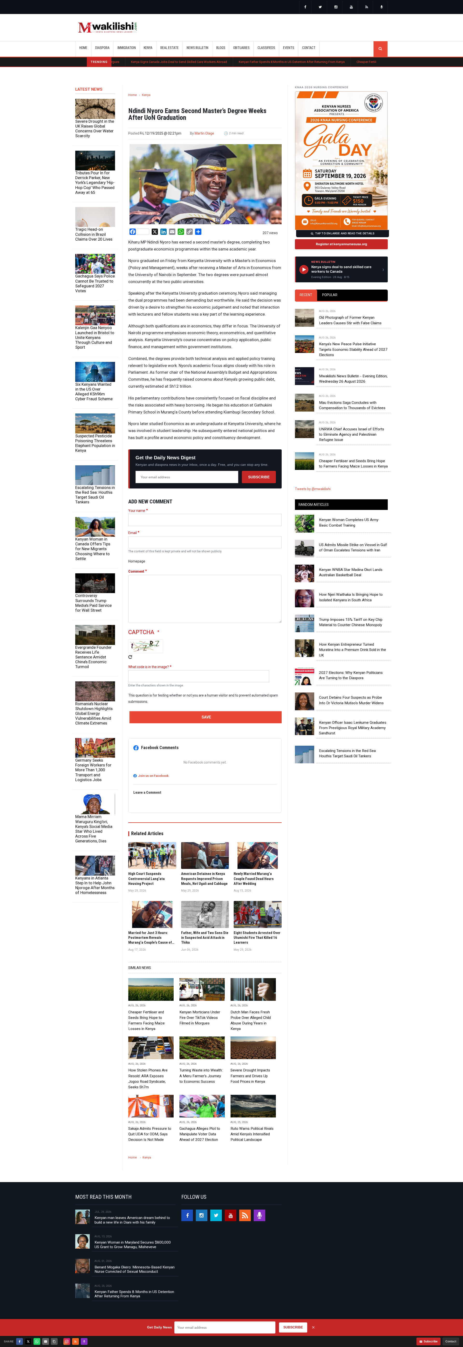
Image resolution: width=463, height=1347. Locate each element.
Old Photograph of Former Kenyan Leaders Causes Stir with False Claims (350, 320)
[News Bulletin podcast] (382, 7)
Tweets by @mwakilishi (313, 489)
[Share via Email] (45, 1341)
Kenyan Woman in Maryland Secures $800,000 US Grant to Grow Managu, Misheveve (133, 1244)
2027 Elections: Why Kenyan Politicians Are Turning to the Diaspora (351, 675)
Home (83, 48)
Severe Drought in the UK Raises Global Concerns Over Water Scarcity (94, 128)
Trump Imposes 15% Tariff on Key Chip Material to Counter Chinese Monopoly (350, 622)
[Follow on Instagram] (66, 1341)
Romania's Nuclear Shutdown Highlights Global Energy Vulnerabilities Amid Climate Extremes (94, 713)
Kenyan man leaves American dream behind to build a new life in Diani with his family (132, 1220)
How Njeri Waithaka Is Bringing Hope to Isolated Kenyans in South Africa (351, 597)
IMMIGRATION (126, 48)
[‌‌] (305, 7)
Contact (450, 1341)
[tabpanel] (341, 384)
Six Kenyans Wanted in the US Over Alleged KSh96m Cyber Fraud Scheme (94, 391)
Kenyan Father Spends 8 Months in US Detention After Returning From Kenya (234, 62)
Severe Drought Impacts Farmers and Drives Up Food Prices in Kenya (250, 1075)
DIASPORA (102, 48)
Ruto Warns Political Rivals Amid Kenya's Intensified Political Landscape (252, 1134)
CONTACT (308, 48)
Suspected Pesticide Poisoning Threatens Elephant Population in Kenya (95, 443)
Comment (136, 571)
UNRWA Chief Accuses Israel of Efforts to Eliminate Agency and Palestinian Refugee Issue (351, 434)
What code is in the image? (148, 667)
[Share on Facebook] (19, 1341)
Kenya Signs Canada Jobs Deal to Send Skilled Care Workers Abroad (122, 62)
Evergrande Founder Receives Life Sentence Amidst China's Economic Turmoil (93, 657)
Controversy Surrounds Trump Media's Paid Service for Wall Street (93, 602)
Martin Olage (204, 133)
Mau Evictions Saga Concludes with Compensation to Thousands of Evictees (352, 405)
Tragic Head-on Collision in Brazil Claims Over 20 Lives (93, 234)
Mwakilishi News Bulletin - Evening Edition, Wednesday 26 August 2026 (353, 379)
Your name (136, 511)
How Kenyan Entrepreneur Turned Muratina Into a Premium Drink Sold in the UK (352, 649)
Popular (329, 295)
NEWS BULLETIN (197, 48)
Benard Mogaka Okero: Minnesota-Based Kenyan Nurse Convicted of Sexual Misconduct (135, 1269)
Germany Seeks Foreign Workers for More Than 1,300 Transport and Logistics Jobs (93, 770)
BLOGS (220, 48)
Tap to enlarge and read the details (344, 233)
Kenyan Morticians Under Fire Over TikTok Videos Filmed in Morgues (199, 1017)
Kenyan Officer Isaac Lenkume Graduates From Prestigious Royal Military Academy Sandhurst (352, 728)
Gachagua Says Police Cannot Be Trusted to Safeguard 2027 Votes (95, 283)
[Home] (107, 27)
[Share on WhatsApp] (37, 1341)
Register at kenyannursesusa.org (341, 244)
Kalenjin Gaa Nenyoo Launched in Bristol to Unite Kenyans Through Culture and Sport (94, 337)
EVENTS (288, 48)
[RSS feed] (367, 7)
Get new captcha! (130, 657)
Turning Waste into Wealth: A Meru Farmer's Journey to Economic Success (201, 1075)
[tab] (306, 295)
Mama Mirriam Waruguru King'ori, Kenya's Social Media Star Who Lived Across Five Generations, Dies (93, 828)
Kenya (146, 95)
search (381, 49)
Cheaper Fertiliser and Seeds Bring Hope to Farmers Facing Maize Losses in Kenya (356, 62)
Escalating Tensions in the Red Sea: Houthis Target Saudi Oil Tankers (95, 494)
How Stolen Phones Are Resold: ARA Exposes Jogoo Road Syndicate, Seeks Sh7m (148, 1078)
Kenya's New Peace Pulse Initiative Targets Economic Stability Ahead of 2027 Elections (353, 349)
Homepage (136, 561)
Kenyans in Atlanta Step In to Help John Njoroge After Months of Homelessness (95, 885)
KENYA (148, 48)
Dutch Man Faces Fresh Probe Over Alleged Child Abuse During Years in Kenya (251, 1020)
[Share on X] (28, 1341)
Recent (306, 295)
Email (132, 533)
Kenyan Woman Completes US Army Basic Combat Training (348, 522)
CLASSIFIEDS (266, 48)
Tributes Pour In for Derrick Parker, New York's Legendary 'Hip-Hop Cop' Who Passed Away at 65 (95, 182)
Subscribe (259, 477)
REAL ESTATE (169, 48)
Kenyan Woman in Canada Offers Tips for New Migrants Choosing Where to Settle (92, 549)
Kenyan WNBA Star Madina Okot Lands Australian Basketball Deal (350, 572)
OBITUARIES (241, 48)
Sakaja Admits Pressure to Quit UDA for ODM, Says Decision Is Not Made (149, 1134)
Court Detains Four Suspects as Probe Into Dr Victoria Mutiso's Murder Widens (351, 700)
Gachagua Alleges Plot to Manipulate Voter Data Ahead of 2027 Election (199, 1134)
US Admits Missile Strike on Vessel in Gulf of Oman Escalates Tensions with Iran (353, 547)
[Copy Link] (54, 1341)
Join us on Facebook (153, 776)
